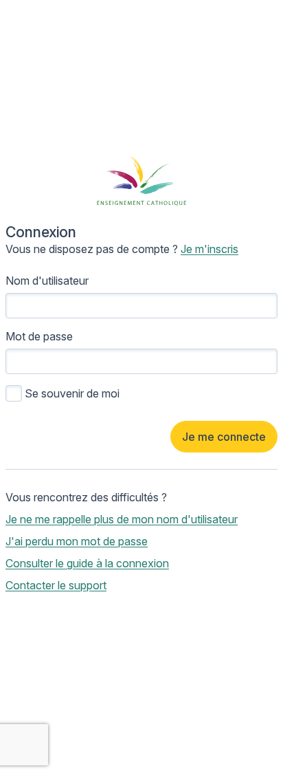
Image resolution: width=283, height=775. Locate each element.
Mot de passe (39, 336)
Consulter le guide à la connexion (87, 563)
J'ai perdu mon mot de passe (76, 541)
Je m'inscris (209, 249)
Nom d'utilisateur (47, 280)
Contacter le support (55, 585)
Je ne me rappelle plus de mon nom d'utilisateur (121, 519)
